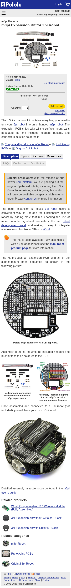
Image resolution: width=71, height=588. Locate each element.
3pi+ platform (24, 182)
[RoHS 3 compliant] (12, 89)
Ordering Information (48, 577)
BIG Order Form (25, 580)
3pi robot (19, 124)
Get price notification (54, 113)
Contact (46, 580)
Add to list (60, 110)
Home (6, 577)
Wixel (46, 229)
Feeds (37, 573)
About (37, 580)
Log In (58, 4)
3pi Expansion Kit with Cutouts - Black (34, 527)
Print (9, 573)
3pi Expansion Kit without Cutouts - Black (36, 517)
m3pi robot (56, 124)
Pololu (17, 80)
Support (32, 577)
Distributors (9, 580)
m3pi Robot (8, 21)
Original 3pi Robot (27, 148)
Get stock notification (54, 83)
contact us (30, 198)
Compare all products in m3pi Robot (27, 144)
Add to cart (57, 106)
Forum (15, 577)
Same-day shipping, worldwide (53, 14)
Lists (63, 577)
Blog (23, 577)
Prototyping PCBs (22, 553)
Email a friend (23, 573)
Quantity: (16, 108)
